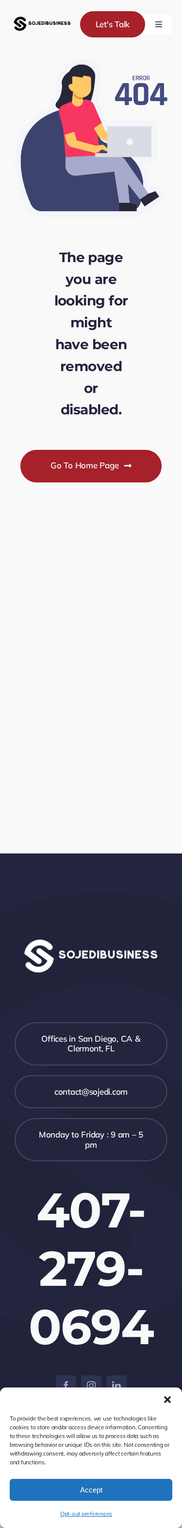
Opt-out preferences (86, 1513)
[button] (167, 1399)
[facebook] (66, 1385)
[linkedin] (116, 1385)
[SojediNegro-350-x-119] (42, 17)
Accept (91, 1490)
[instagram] (91, 1385)
